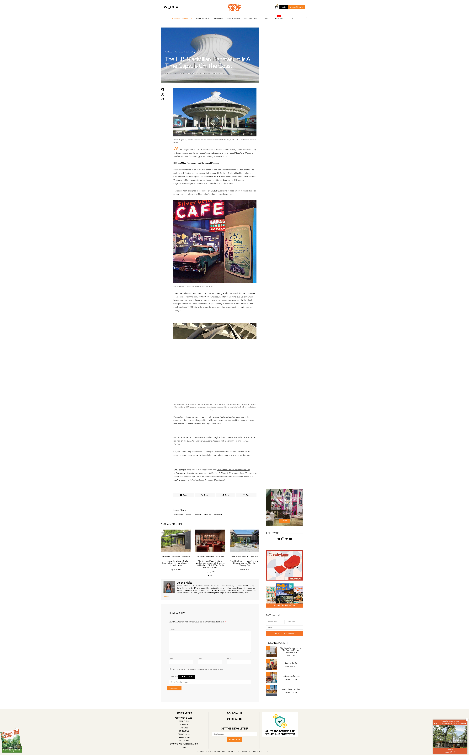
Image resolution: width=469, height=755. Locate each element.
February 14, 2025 (291, 666)
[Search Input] (307, 18)
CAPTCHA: (174, 677)
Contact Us (184, 731)
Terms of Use (184, 737)
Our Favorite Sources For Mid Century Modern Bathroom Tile (291, 650)
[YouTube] (177, 7)
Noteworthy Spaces (291, 676)
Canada (189, 514)
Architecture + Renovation (181, 18)
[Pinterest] (173, 7)
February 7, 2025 (291, 692)
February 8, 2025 (291, 679)
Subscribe (184, 728)
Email (200, 658)
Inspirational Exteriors (291, 689)
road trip (208, 514)
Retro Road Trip (189, 52)
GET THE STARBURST (284, 633)
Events (266, 18)
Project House (218, 18)
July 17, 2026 (210, 572)
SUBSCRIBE (234, 739)
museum (199, 514)
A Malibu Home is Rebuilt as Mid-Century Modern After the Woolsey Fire (244, 563)
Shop (289, 18)
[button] (208, 576)
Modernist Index (287, 495)
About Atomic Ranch (184, 718)
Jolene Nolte (184, 583)
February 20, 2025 (285, 508)
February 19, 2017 (171, 73)
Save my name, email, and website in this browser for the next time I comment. (198, 669)
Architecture (179, 514)
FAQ (184, 747)
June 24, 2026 (244, 569)
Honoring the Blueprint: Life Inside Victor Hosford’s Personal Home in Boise (175, 563)
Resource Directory (233, 18)
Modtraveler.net (180, 480)
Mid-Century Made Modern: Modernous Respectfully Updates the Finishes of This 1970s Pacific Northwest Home (210, 564)
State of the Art (291, 663)
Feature (278, 495)
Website (229, 658)
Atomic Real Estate (250, 18)
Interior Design (201, 18)
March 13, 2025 (291, 656)
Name (171, 658)
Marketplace (279, 18)
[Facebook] (165, 7)
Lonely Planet (220, 473)
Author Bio (166, 596)
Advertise (184, 724)
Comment (172, 629)
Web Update (184, 741)
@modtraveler (220, 480)
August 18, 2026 (175, 569)
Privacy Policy (184, 734)
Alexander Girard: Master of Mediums (284, 501)
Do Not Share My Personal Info (184, 744)
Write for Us (184, 721)
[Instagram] (169, 7)
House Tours (185, 557)
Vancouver (218, 514)
